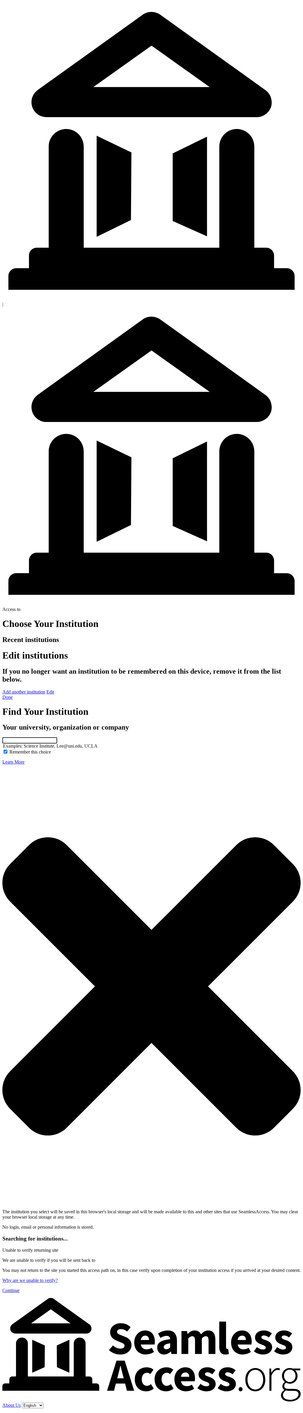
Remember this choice (30, 751)
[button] (23, 691)
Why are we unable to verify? (30, 1280)
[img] (151, 986)
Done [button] (7, 697)
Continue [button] (11, 1290)
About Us (11, 1405)
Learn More (13, 761)
